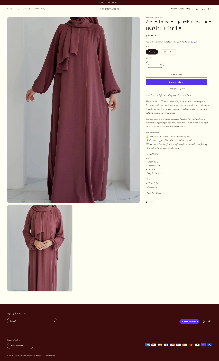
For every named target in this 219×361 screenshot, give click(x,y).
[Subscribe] (54, 321)
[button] (197, 9)
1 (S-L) (152, 52)
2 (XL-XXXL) (170, 52)
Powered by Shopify (34, 355)
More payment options (176, 89)
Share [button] (150, 202)
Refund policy (49, 355)
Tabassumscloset (20, 355)
